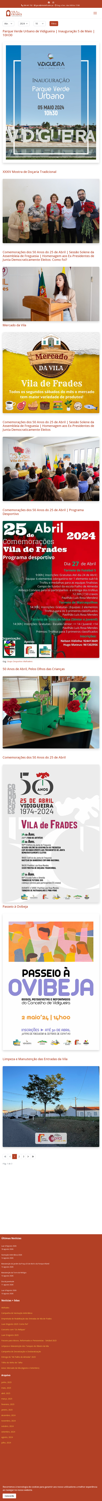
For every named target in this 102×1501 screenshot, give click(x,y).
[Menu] (95, 13)
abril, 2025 (5, 1389)
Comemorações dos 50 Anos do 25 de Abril (34, 753)
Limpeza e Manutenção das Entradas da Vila (35, 1055)
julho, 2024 (6, 1438)
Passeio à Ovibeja (15, 902)
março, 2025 (6, 1394)
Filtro (53, 23)
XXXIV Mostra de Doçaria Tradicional (29, 171)
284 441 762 (28, 5)
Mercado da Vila (14, 325)
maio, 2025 (6, 1383)
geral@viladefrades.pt (44, 5)
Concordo (9, 1496)
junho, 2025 (6, 1378)
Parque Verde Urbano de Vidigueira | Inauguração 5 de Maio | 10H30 (49, 33)
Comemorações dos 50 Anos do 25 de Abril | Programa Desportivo (43, 512)
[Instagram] (53, 2)
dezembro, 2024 (8, 1411)
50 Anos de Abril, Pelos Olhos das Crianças (34, 669)
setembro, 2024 (8, 1427)
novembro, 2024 (8, 1416)
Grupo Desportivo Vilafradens (20, 661)
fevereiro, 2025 (7, 1400)
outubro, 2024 (7, 1422)
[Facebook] (49, 2)
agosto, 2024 (7, 1433)
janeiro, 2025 (7, 1405)
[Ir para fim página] (32, 1152)
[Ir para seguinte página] (28, 1152)
